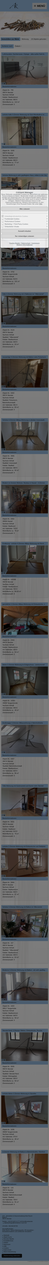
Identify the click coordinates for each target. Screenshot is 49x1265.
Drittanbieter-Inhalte (12, 226)
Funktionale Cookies (12, 219)
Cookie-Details (14, 243)
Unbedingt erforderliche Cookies (16, 216)
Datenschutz (25, 243)
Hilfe (40, 204)
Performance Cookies (12, 221)
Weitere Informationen (25, 245)
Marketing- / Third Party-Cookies (16, 224)
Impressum (36, 243)
